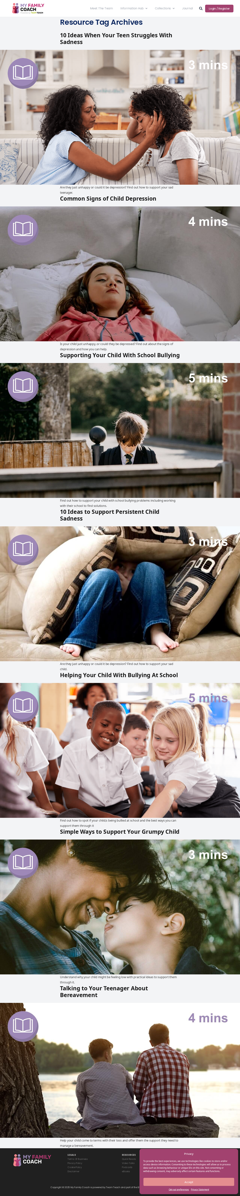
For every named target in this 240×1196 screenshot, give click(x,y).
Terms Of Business (78, 1159)
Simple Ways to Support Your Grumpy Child (119, 831)
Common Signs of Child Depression (108, 198)
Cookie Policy (75, 1167)
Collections (163, 8)
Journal (187, 8)
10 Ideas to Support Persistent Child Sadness (109, 515)
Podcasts (127, 1167)
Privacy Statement (200, 1189)
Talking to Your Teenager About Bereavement (104, 991)
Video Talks (128, 1163)
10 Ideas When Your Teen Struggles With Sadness (116, 38)
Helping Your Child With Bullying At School (119, 675)
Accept (188, 1182)
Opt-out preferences (179, 1189)
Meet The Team (101, 8)
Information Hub (132, 8)
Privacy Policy (75, 1163)
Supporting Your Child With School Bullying (120, 355)
